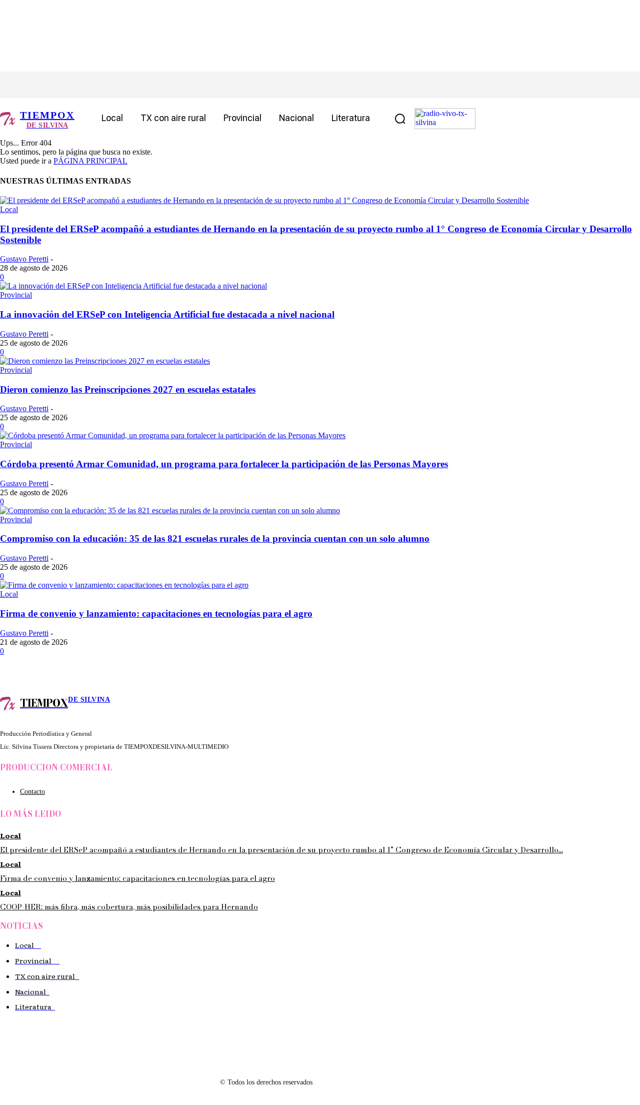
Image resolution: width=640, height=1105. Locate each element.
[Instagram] (51, 85)
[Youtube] (119, 85)
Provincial (16, 295)
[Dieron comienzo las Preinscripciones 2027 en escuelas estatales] (105, 361)
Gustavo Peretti (24, 259)
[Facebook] (29, 85)
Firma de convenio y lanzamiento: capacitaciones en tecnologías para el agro (156, 613)
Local (9, 209)
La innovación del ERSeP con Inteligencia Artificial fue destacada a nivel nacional (167, 314)
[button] (400, 118)
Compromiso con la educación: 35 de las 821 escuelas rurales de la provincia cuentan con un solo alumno (215, 538)
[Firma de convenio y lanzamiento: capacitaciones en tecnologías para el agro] (124, 585)
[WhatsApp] (96, 85)
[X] (73, 85)
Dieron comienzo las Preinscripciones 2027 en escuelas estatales (128, 389)
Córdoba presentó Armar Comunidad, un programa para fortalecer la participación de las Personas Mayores (224, 464)
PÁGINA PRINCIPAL (91, 161)
